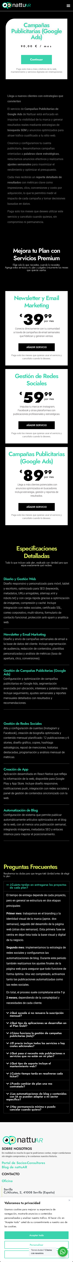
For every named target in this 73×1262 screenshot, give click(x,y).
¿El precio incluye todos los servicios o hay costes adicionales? (37, 1044)
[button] (68, 6)
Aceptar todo (36, 1235)
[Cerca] (69, 1200)
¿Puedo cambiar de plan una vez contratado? (31, 1085)
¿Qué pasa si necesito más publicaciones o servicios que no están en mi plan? (37, 1054)
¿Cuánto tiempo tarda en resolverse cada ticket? (36, 1074)
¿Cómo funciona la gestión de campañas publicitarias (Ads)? (36, 1034)
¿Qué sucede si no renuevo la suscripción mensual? (37, 1014)
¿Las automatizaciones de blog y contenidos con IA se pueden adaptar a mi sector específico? (36, 1096)
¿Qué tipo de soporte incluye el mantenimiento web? (30, 1064)
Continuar (36, 59)
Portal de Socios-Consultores (23, 1162)
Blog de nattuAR (14, 1167)
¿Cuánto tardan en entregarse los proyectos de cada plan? (38, 886)
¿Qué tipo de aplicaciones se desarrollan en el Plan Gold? (38, 1024)
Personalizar (36, 1245)
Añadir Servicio (36, 347)
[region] (36, 1229)
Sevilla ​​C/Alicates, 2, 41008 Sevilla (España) (29, 1190)
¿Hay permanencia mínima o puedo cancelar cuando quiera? (32, 1108)
